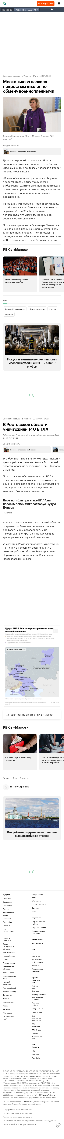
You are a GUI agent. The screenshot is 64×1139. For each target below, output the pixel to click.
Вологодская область (8, 988)
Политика (7, 533)
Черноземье (8, 1022)
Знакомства (37, 1033)
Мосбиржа (28, 1122)
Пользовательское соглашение (17, 1137)
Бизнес (6, 929)
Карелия (6, 1030)
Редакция (36, 986)
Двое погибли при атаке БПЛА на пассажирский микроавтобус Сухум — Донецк (31, 525)
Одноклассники (39, 925)
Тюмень (6, 1019)
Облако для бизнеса (35, 1009)
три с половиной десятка (26, 568)
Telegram (36, 928)
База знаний (8, 946)
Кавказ (5, 1026)
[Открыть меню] (59, 3)
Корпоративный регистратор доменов (37, 1017)
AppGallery (37, 1078)
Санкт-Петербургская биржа (46, 1122)
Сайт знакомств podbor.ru (36, 1038)
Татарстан (7, 1015)
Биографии (7, 942)
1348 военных (11, 253)
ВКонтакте (36, 921)
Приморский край (8, 1038)
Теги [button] (5, 320)
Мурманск (7, 1033)
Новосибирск (9, 976)
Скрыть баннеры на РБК (39, 943)
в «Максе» (9, 490)
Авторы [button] (6, 798)
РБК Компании (36, 1045)
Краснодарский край (9, 997)
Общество (7, 926)
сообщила (51, 164)
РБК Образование (8, 950)
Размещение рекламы (37, 990)
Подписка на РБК (39, 948)
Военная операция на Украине (17, 75)
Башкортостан (9, 983)
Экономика (7, 922)
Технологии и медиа (8, 934)
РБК (5, 205)
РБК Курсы (36, 1050)
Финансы (7, 939)
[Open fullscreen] (55, 651)
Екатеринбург (9, 973)
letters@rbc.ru (48, 1115)
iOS (33, 1071)
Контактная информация (37, 981)
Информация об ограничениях (17, 1129)
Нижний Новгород (7, 1003)
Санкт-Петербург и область (8, 967)
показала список (47, 256)
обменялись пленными (40, 228)
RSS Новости (37, 964)
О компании (36, 975)
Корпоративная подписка (38, 952)
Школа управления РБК (37, 1056)
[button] (20, 295)
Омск (5, 980)
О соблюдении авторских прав (17, 1133)
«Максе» (48, 735)
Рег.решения (37, 1029)
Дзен (34, 932)
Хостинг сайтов (35, 1024)
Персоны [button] (24, 798)
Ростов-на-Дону (9, 1012)
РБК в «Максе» (15, 270)
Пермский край (9, 1008)
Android (35, 1075)
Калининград (8, 993)
